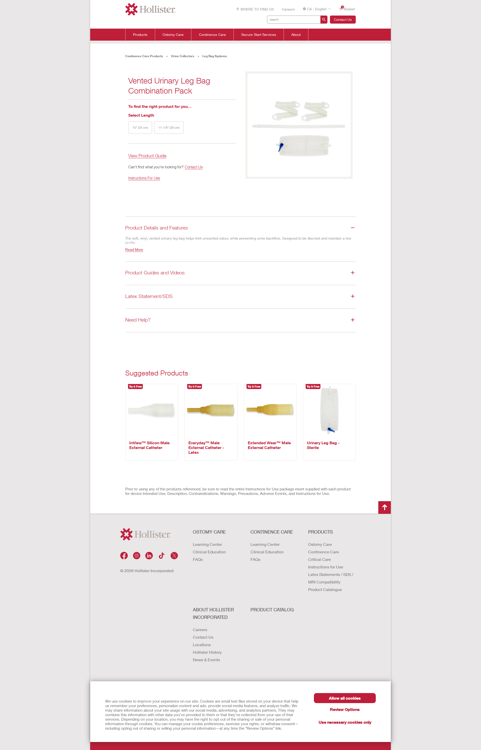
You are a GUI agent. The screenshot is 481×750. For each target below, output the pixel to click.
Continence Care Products (144, 56)
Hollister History (207, 652)
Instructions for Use (325, 566)
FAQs (198, 559)
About (296, 35)
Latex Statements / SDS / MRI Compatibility (330, 578)
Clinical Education (209, 551)
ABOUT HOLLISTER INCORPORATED (213, 613)
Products (140, 35)
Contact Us (343, 19)
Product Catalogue (325, 589)
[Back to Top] (384, 507)
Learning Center (207, 544)
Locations (202, 644)
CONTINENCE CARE (272, 532)
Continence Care (212, 35)
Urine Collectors (182, 56)
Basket (348, 8)
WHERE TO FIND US (257, 9)
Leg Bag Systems (214, 56)
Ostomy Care (173, 35)
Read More (134, 249)
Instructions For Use (144, 178)
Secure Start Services (258, 35)
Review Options (345, 709)
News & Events (206, 659)
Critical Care (319, 559)
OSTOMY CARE (209, 532)
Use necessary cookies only (345, 722)
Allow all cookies (345, 698)
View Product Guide (147, 156)
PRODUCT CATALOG (272, 609)
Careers (288, 9)
